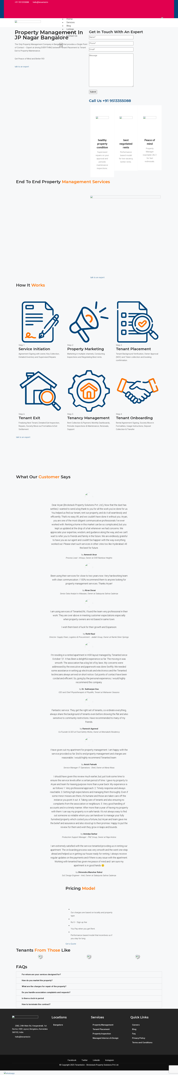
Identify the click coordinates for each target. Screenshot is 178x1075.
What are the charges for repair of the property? (44, 986)
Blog (68, 25)
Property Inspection (102, 1034)
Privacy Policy (138, 1038)
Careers (136, 1025)
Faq (134, 1034)
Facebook (72, 1060)
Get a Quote (71, 944)
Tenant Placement (101, 1029)
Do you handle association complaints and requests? (46, 992)
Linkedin (96, 1060)
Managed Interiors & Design (105, 1038)
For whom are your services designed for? (41, 974)
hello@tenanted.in (40, 2)
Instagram (109, 1060)
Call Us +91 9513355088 (110, 100)
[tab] (89, 974)
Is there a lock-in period (33, 998)
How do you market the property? (37, 980)
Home (69, 19)
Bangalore (58, 1025)
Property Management (103, 1025)
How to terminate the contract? (36, 1004)
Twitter (84, 1060)
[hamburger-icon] (162, 17)
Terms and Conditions (142, 1042)
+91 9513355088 (21, 2)
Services (70, 22)
